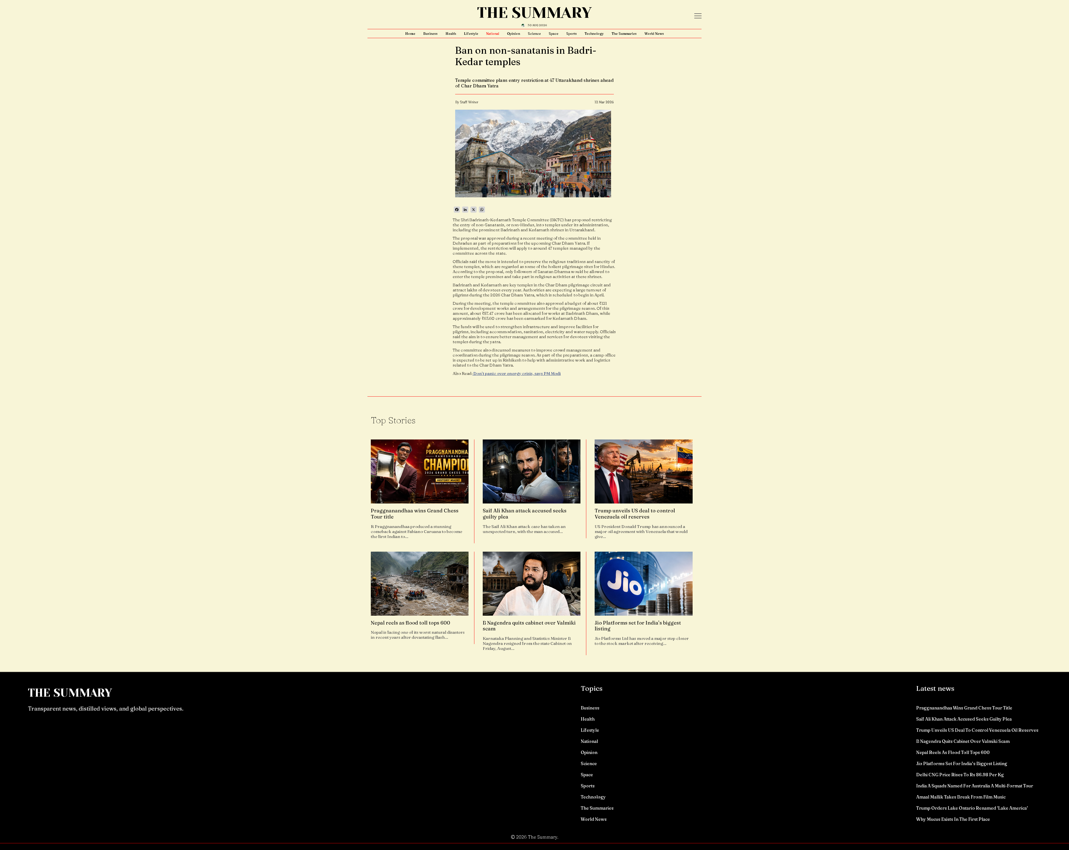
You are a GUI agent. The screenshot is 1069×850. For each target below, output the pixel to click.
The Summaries (624, 33)
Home (410, 33)
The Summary (534, 12)
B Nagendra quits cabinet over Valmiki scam (963, 741)
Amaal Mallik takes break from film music (961, 797)
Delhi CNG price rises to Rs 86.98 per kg (960, 774)
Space (553, 33)
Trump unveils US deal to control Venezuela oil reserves (977, 730)
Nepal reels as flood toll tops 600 (953, 752)
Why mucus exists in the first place (953, 819)
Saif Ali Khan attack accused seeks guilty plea (964, 719)
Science (534, 33)
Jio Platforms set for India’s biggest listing (961, 763)
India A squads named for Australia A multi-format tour (974, 785)
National (492, 33)
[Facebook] (457, 210)
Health (450, 33)
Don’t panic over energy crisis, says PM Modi (516, 373)
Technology (594, 33)
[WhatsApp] (482, 210)
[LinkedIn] (465, 210)
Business (430, 33)
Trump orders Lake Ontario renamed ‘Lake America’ (972, 808)
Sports (571, 33)
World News (654, 33)
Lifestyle (471, 33)
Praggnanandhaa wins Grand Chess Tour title (964, 708)
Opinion (513, 33)
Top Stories (393, 420)
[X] (473, 210)
